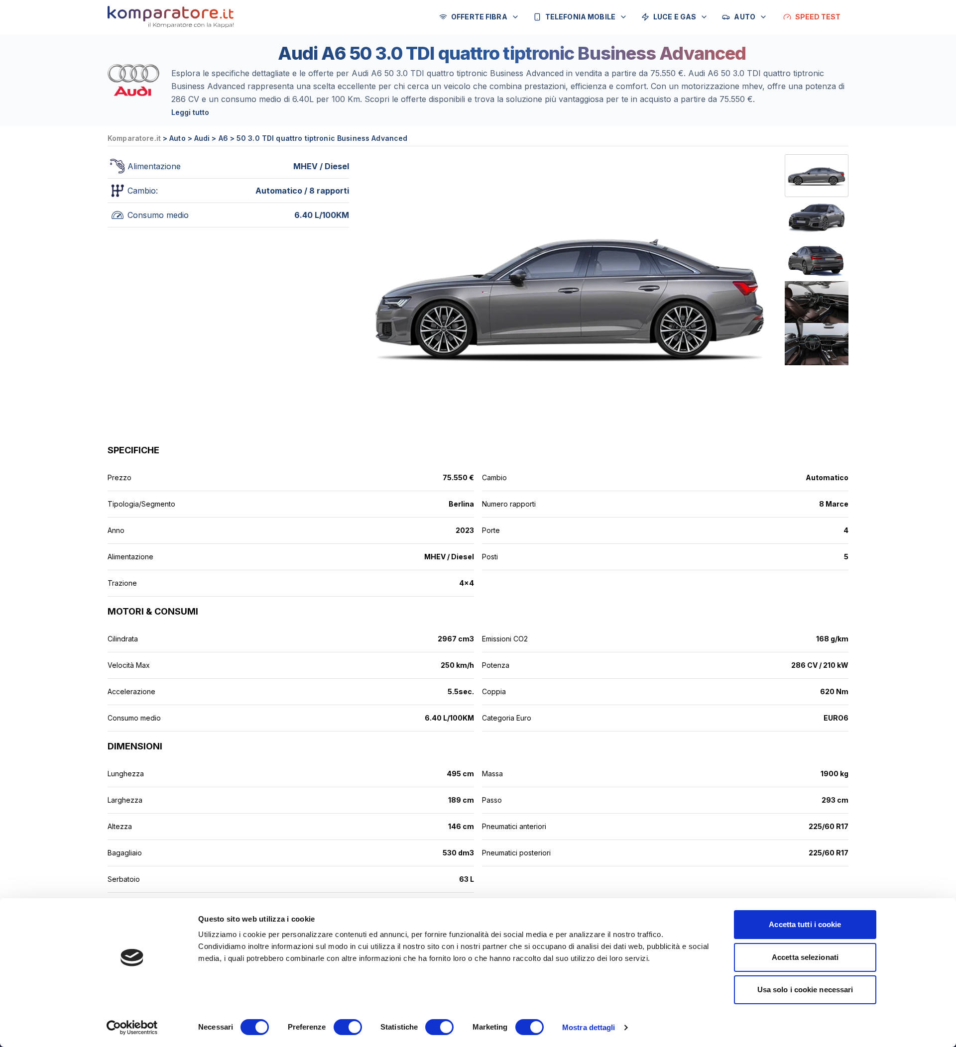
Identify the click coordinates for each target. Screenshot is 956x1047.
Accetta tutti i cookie (805, 924)
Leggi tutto (190, 112)
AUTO (744, 16)
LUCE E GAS (674, 16)
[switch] (348, 1027)
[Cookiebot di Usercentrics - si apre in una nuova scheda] (132, 1027)
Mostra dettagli (588, 1027)
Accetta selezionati (805, 957)
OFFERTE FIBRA (479, 16)
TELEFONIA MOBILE (580, 16)
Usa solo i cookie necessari (805, 989)
